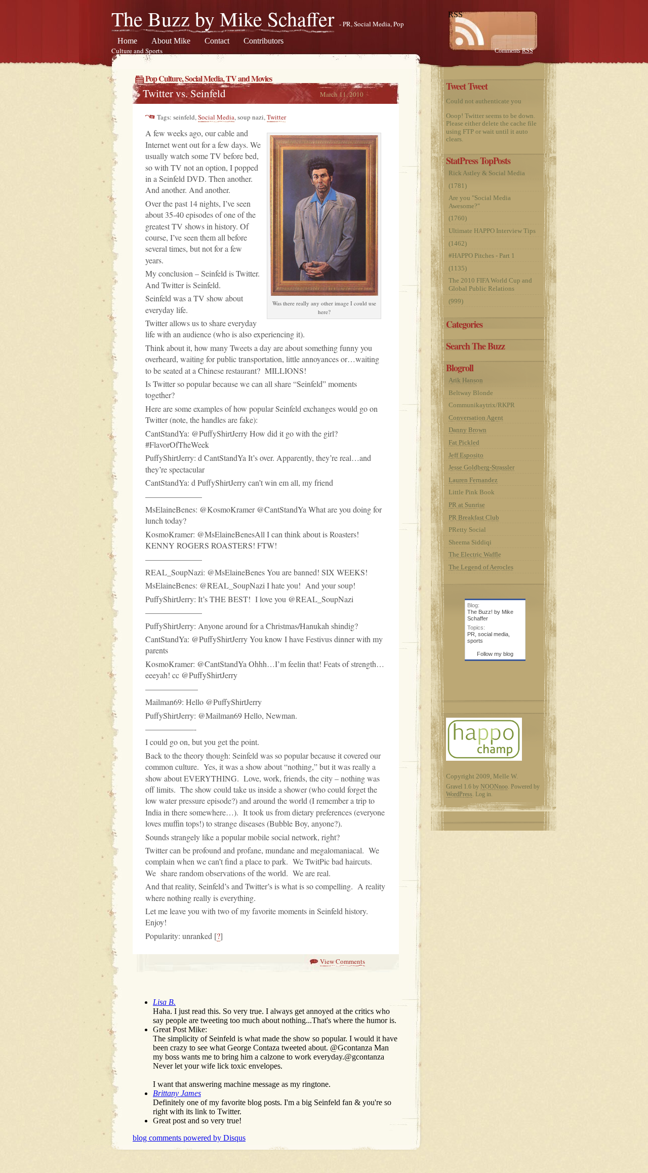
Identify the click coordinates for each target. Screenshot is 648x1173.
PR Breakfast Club (474, 517)
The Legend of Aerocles (481, 567)
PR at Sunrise (467, 505)
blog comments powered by (189, 1137)
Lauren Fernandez (473, 480)
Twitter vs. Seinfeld (184, 93)
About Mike (170, 40)
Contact (217, 40)
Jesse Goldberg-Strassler (481, 467)
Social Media (204, 78)
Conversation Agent (476, 417)
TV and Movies (249, 78)
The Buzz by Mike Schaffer (222, 18)
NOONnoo (494, 786)
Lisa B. (164, 1002)
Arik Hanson (466, 380)
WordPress (459, 794)
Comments (514, 50)
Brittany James (177, 1093)
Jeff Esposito (466, 455)
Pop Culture (163, 78)
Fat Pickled (464, 442)
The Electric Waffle (475, 554)
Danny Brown (468, 430)
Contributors (264, 40)
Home (127, 40)
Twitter (276, 117)
